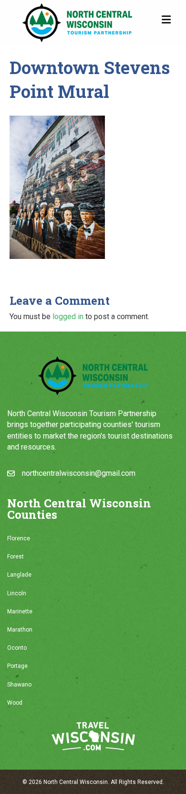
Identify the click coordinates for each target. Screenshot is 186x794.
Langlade (19, 574)
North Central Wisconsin (75, 782)
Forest (15, 556)
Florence (18, 538)
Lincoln (16, 593)
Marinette (19, 611)
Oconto (17, 647)
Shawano (19, 684)
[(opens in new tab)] (93, 735)
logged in (67, 316)
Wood (14, 702)
